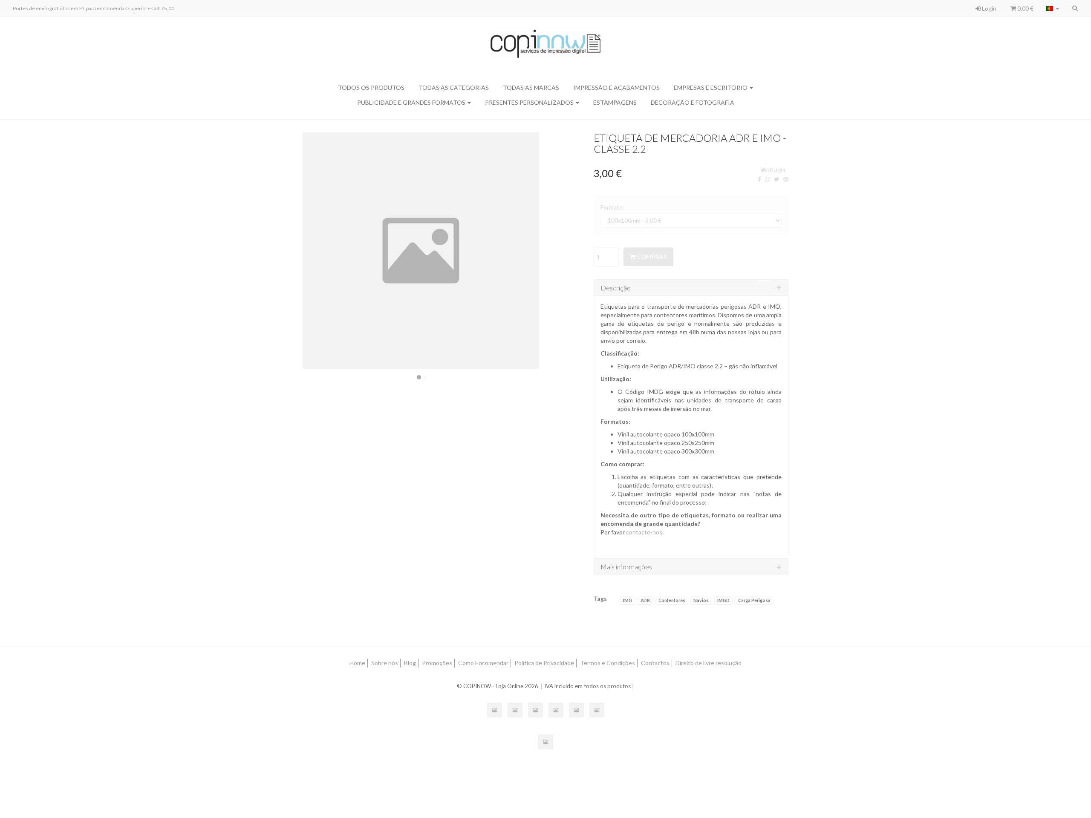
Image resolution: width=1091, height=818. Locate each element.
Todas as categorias (454, 87)
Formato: (612, 207)
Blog (410, 662)
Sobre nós (384, 662)
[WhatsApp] (767, 179)
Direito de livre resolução (708, 662)
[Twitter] (776, 179)
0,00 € (1024, 8)
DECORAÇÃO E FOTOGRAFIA (692, 102)
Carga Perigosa (754, 600)
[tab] (691, 288)
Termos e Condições (607, 662)
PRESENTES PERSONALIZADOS (530, 102)
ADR (645, 600)
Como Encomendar (483, 662)
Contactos (655, 662)
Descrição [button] (615, 288)
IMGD (723, 600)
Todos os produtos (371, 87)
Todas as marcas (531, 87)
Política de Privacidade (544, 662)
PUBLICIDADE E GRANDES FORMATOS (412, 102)
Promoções (437, 662)
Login (988, 8)
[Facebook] (759, 179)
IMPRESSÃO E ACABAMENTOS (616, 87)
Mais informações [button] (626, 567)
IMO (627, 600)
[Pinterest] (785, 179)
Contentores (671, 600)
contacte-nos (644, 532)
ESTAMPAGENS (615, 102)
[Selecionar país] (1052, 8)
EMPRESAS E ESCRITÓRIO (711, 87)
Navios (701, 600)
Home (357, 662)
